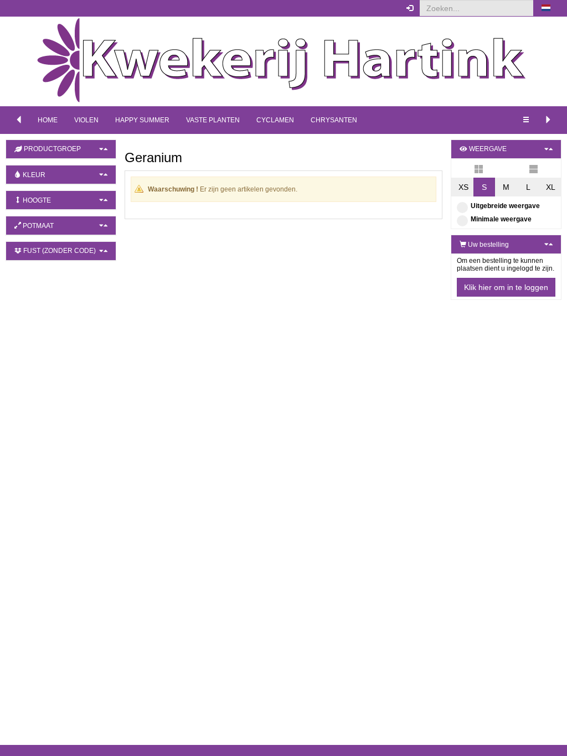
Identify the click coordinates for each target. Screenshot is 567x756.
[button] (546, 8)
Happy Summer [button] (142, 120)
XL (550, 187)
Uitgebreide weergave (505, 206)
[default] (478, 168)
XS (463, 187)
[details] (533, 168)
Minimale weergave (501, 219)
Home (48, 120)
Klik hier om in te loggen (506, 287)
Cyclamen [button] (275, 120)
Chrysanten (334, 120)
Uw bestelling (487, 244)
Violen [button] (86, 120)
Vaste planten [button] (213, 120)
